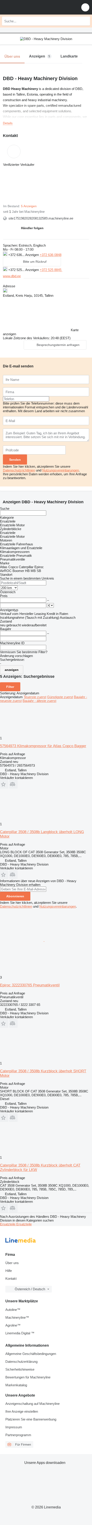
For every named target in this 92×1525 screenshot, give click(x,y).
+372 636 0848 (50, 255)
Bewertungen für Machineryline (27, 1377)
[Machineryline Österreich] (31, 7)
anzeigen (12, 670)
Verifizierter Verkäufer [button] (18, 164)
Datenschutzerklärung (21, 1361)
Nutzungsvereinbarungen (60, 470)
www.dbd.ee (12, 276)
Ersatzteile (8, 1224)
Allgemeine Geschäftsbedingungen (30, 1354)
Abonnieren (15, 896)
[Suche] (85, 21)
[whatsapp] (74, 269)
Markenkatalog (16, 1385)
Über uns (12, 1263)
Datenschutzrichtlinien (19, 470)
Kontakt (11, 1278)
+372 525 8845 (51, 270)
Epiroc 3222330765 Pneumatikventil (30, 985)
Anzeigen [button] (32, 255)
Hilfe (8, 1271)
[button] (85, 7)
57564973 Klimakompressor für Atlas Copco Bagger (43, 746)
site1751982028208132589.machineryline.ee (40, 218)
